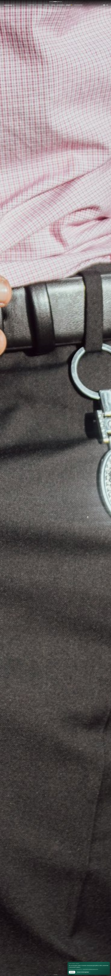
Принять (72, 972)
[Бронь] (104, 5)
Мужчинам (8, 5)
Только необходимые (83, 972)
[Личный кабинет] (107, 5)
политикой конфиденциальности (90, 969)
